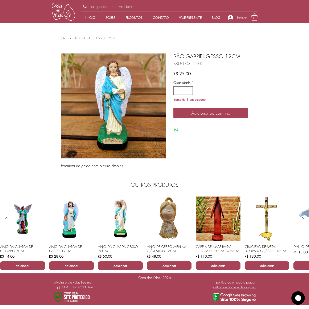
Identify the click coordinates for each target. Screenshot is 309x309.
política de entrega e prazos (236, 282)
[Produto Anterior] (5, 218)
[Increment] (189, 91)
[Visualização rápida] (22, 219)
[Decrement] (177, 91)
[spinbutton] (183, 91)
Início (65, 38)
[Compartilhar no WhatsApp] (176, 129)
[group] (154, 233)
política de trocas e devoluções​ (234, 287)
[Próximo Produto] (303, 218)
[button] (254, 17)
